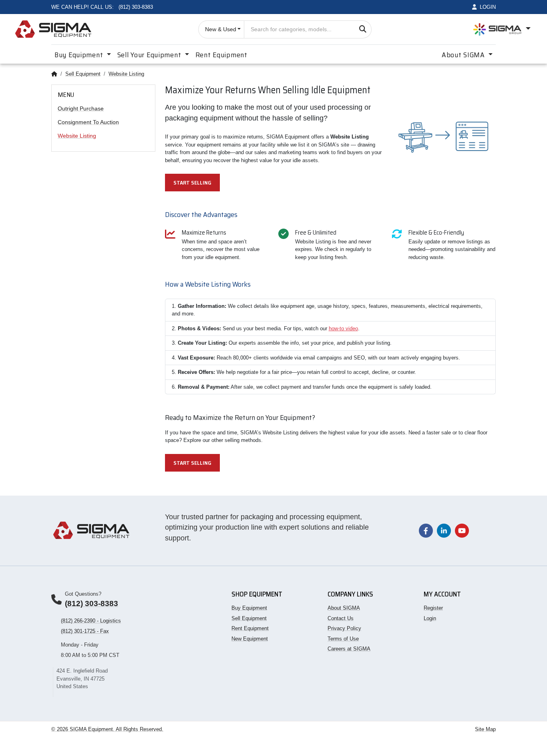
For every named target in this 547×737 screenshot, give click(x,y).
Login (430, 618)
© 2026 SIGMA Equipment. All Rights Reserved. (107, 729)
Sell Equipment (83, 74)
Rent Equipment (221, 54)
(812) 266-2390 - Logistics (91, 621)
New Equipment (249, 639)
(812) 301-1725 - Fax (85, 631)
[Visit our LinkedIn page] (444, 530)
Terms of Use (343, 639)
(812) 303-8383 (91, 603)
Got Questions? (83, 594)
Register (433, 608)
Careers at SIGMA (349, 649)
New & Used (220, 29)
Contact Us (341, 618)
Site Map (485, 729)
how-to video (343, 328)
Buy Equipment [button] (79, 54)
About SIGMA (344, 608)
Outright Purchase (81, 108)
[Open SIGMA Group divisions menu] (502, 29)
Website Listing (126, 74)
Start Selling (192, 182)
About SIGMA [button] (464, 54)
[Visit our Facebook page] (426, 530)
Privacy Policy (344, 628)
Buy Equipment (249, 608)
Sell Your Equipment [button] (150, 54)
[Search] (363, 29)
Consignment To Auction (88, 122)
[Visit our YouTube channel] (462, 530)
